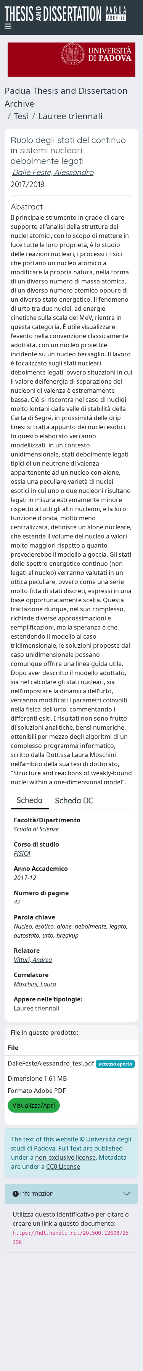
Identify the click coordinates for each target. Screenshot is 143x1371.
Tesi (21, 116)
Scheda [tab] (30, 800)
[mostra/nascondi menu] (8, 26)
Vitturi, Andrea (33, 959)
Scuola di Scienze (36, 829)
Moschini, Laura (35, 984)
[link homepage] (68, 14)
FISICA (22, 853)
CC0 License (63, 1166)
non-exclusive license (65, 1157)
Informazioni (37, 1193)
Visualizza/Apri (34, 1105)
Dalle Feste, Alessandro (52, 172)
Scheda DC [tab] (74, 800)
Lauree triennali (70, 116)
